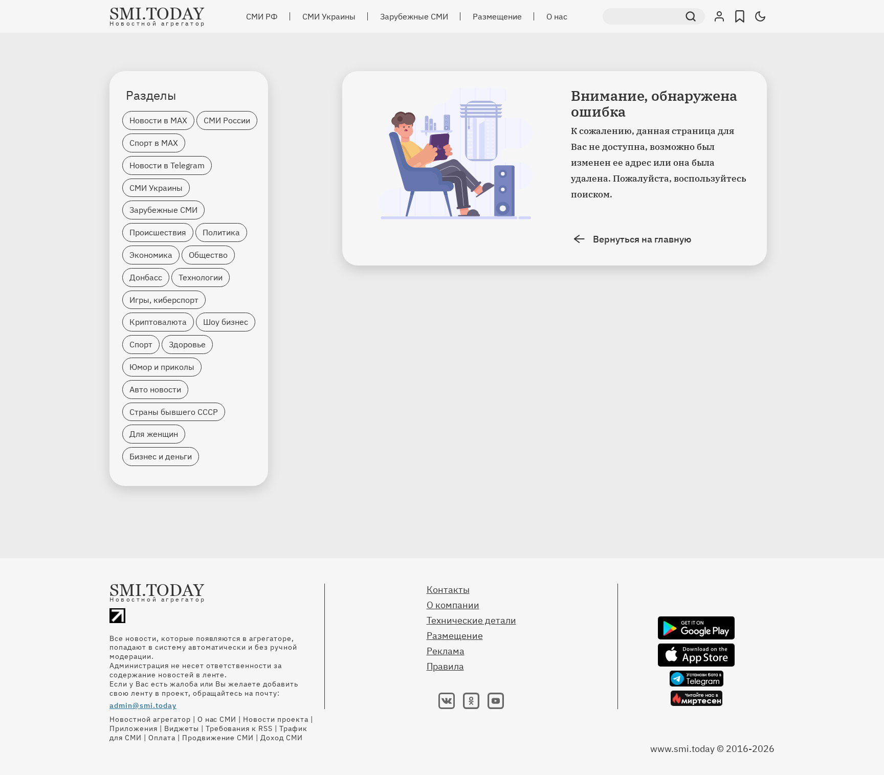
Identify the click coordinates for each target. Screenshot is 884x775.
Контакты (448, 589)
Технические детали (471, 620)
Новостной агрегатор (150, 719)
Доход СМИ (281, 737)
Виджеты (181, 728)
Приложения (133, 728)
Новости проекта (275, 719)
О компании (453, 605)
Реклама (446, 651)
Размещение (497, 16)
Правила (445, 666)
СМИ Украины (329, 16)
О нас (556, 16)
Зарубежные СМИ (414, 16)
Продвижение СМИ (218, 737)
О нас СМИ (217, 719)
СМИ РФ (262, 16)
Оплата (161, 737)
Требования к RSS (239, 728)
